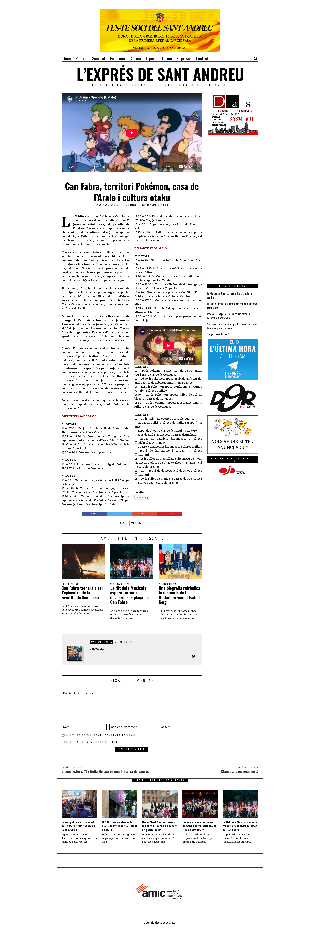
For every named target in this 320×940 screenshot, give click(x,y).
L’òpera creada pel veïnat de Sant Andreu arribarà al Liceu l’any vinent (199, 826)
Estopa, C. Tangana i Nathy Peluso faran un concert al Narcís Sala (228, 316)
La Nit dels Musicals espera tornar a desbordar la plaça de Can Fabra (129, 595)
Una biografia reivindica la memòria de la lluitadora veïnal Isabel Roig (179, 595)
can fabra (136, 523)
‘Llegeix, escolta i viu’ (218, 334)
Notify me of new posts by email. (92, 742)
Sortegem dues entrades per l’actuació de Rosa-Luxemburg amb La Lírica (232, 326)
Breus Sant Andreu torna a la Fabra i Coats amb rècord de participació (159, 826)
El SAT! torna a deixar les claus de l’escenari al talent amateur (119, 826)
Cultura (131, 204)
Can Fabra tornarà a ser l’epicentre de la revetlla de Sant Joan (82, 593)
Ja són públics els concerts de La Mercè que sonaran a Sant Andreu (79, 826)
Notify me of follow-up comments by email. (101, 735)
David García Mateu (155, 204)
